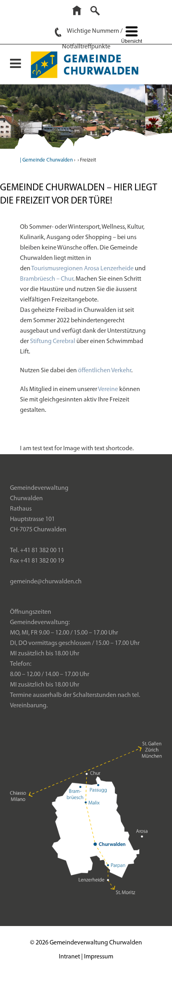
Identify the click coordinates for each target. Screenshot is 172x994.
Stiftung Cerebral (52, 341)
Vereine (108, 389)
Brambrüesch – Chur (46, 279)
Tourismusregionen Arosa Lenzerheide (82, 268)
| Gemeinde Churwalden (46, 160)
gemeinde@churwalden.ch (46, 582)
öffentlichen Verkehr (104, 370)
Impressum (98, 957)
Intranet (69, 957)
